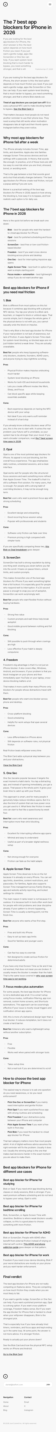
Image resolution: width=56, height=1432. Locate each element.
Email (26, 1402)
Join (48, 1384)
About (6, 1406)
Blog (5, 1410)
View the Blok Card (12, 765)
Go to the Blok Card (12, 1354)
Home (5, 1402)
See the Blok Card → (24, 109)
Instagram (28, 1410)
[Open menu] (50, 4)
